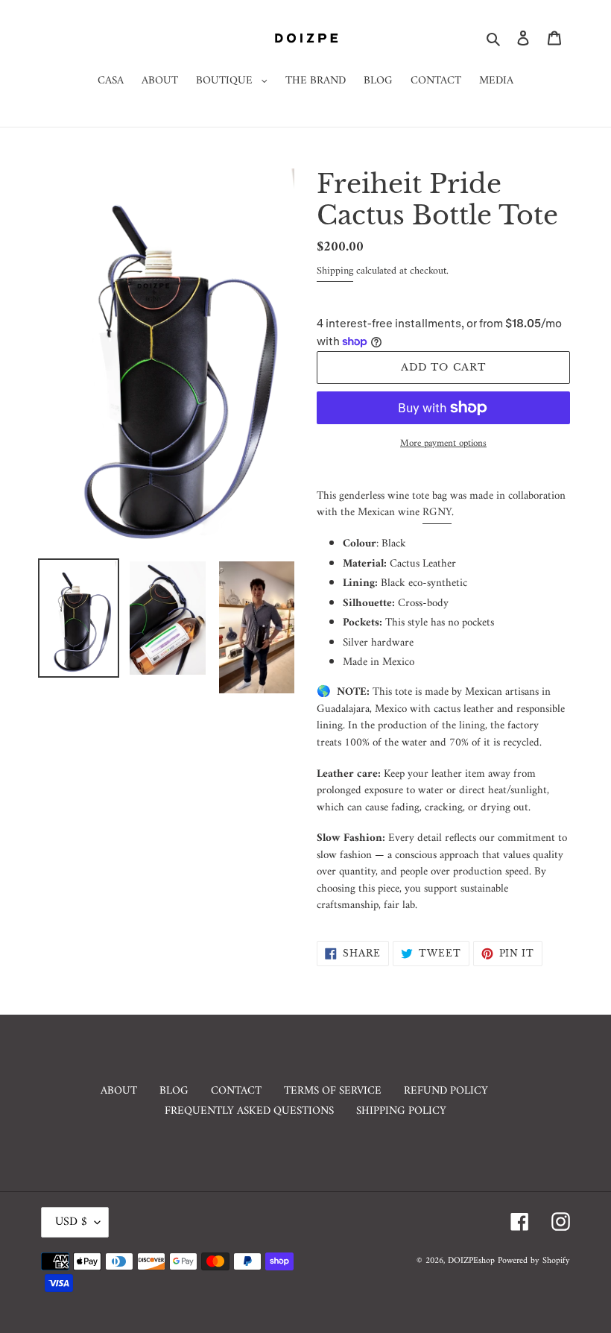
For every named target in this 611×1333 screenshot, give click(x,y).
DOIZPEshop (471, 1261)
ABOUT (119, 1091)
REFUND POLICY (446, 1091)
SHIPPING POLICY (401, 1111)
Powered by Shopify (534, 1261)
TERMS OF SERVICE (333, 1091)
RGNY (437, 512)
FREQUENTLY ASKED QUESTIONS (249, 1111)
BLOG (174, 1091)
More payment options (443, 443)
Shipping (335, 271)
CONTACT (236, 1091)
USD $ (71, 1221)
